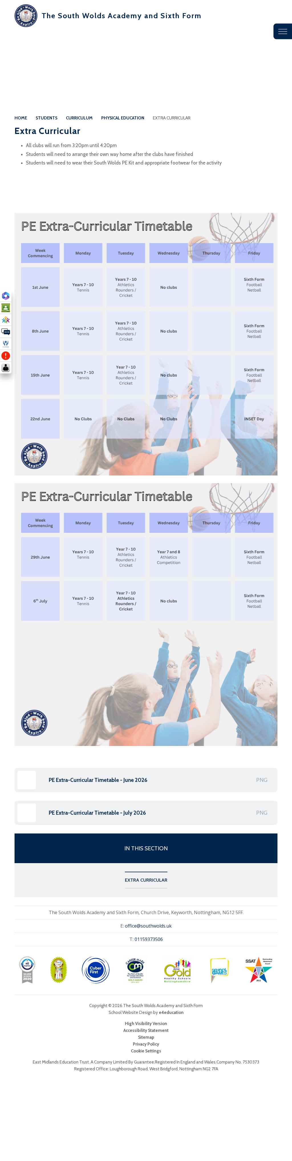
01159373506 (149, 939)
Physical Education (122, 118)
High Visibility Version (146, 1023)
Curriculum (79, 118)
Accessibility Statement (146, 1030)
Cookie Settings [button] (146, 1051)
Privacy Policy (146, 1044)
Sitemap (146, 1037)
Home (21, 118)
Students (46, 118)
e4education (171, 1012)
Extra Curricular (171, 118)
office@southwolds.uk (148, 926)
